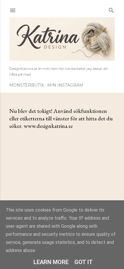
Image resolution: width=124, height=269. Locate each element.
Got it (83, 262)
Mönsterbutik (26, 85)
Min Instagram (65, 85)
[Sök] (111, 9)
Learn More (51, 262)
